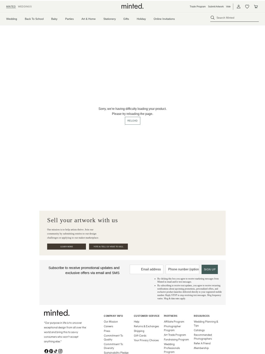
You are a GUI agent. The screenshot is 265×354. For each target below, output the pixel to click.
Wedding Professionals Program (172, 348)
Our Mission (111, 321)
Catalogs (199, 330)
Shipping (139, 331)
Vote (228, 6)
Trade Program (198, 6)
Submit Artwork (216, 6)
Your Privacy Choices (146, 340)
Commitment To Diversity (113, 346)
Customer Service (147, 316)
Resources (202, 316)
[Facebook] (46, 350)
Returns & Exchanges (146, 326)
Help (136, 321)
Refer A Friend (202, 343)
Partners (171, 316)
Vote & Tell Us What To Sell (108, 247)
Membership (201, 348)
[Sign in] (239, 6)
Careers (108, 326)
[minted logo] (132, 6)
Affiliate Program (174, 321)
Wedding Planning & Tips (206, 323)
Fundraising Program (176, 339)
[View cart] (256, 6)
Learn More (66, 247)
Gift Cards (140, 335)
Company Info (113, 316)
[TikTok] (55, 350)
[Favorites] (247, 6)
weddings (25, 6)
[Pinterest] (51, 350)
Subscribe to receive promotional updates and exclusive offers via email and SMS (84, 270)
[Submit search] (212, 17)
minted (11, 6)
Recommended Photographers (203, 336)
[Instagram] (60, 350)
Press (107, 331)
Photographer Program (172, 328)
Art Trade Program (175, 335)
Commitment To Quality (113, 337)
